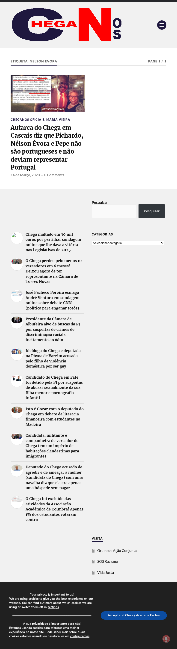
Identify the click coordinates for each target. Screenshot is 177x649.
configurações (79, 636)
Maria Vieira (58, 119)
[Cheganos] (88, 25)
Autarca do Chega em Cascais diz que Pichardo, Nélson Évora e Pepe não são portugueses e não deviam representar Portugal (47, 147)
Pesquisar (100, 202)
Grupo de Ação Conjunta (117, 550)
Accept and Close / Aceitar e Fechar (134, 615)
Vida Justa (105, 572)
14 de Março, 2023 (25, 175)
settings (53, 607)
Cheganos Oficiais (27, 119)
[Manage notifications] (166, 639)
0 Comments (54, 175)
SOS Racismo (107, 561)
